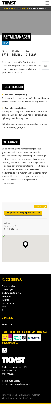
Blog (4, 306)
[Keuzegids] (34, 337)
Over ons (6, 310)
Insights (5, 300)
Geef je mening (9, 303)
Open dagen (7, 289)
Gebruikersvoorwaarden (29, 395)
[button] (25, 244)
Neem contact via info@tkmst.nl (16, 384)
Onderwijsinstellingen (11, 293)
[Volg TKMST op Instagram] (4, 351)
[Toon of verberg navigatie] (46, 2)
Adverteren (7, 324)
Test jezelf (6, 296)
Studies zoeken (8, 286)
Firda (5, 43)
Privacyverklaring (9, 395)
